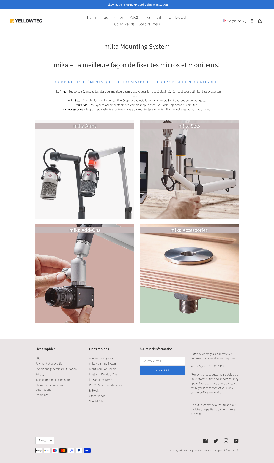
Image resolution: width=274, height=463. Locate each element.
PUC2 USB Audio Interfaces (105, 385)
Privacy (39, 374)
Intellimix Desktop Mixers (104, 374)
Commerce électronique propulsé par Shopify (216, 450)
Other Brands (97, 396)
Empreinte (41, 395)
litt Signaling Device (101, 380)
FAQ (37, 358)
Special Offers (97, 401)
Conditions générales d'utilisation (56, 369)
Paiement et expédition (49, 364)
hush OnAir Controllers (102, 369)
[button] (232, 20)
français (43, 440)
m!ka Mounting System (103, 364)
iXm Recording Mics (101, 358)
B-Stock (93, 391)
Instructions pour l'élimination (53, 380)
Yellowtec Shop (185, 450)
